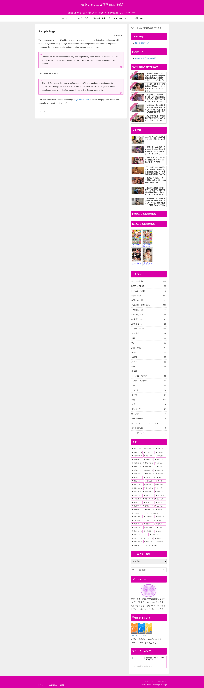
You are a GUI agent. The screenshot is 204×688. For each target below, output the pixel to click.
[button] (164, 569)
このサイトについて (149, 681)
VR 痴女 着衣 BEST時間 (145, 58)
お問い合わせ (162, 681)
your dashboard (82, 100)
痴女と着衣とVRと (143, 43)
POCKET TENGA (138, 636)
